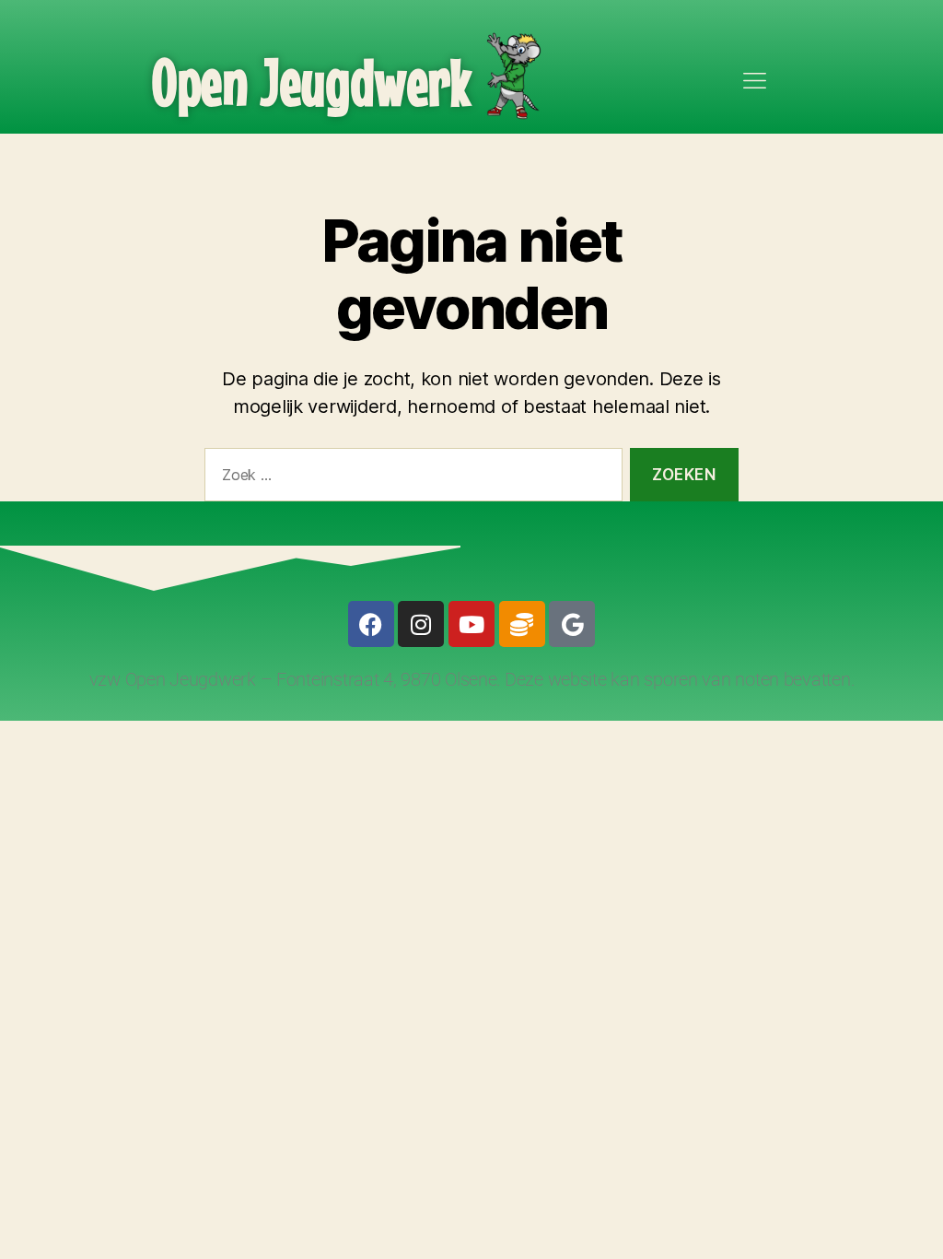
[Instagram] (421, 624)
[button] (754, 81)
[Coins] (522, 624)
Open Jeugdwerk (312, 81)
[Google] (572, 624)
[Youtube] (471, 624)
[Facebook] (371, 624)
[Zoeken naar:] (410, 479)
